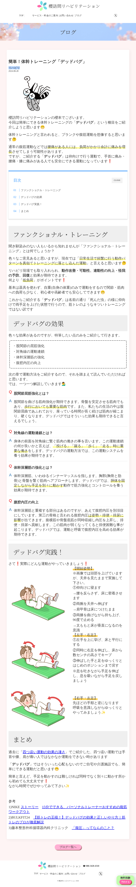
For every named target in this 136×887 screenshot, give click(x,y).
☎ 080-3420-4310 (91, 866)
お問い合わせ (66, 15)
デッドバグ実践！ (31, 204)
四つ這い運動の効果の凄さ (44, 752)
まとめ (25, 211)
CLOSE (117, 180)
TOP (21, 15)
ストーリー (29, 807)
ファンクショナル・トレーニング (41, 190)
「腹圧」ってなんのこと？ (93, 828)
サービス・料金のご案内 (45, 15)
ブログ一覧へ (68, 846)
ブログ (78, 15)
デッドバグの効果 (31, 197)
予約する (125, 882)
